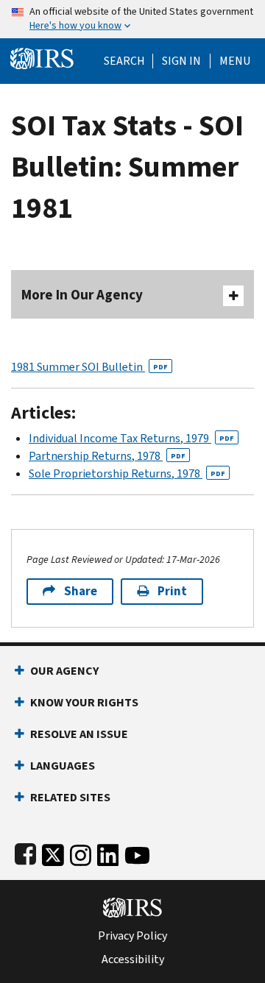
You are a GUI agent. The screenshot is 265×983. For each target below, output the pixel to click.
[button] (181, 61)
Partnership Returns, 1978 (107, 456)
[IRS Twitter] (53, 852)
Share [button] (80, 591)
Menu (234, 61)
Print (172, 591)
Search (124, 61)
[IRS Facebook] (25, 852)
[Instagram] (80, 852)
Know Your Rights (84, 702)
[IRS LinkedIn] (108, 852)
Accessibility (133, 959)
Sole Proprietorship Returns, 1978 (127, 473)
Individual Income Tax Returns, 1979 (131, 438)
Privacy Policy (132, 936)
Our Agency (64, 670)
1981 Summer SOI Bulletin (89, 367)
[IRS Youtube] (137, 852)
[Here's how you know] (132, 19)
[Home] (42, 57)
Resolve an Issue (79, 734)
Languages (62, 765)
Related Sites (70, 797)
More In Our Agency (82, 294)
